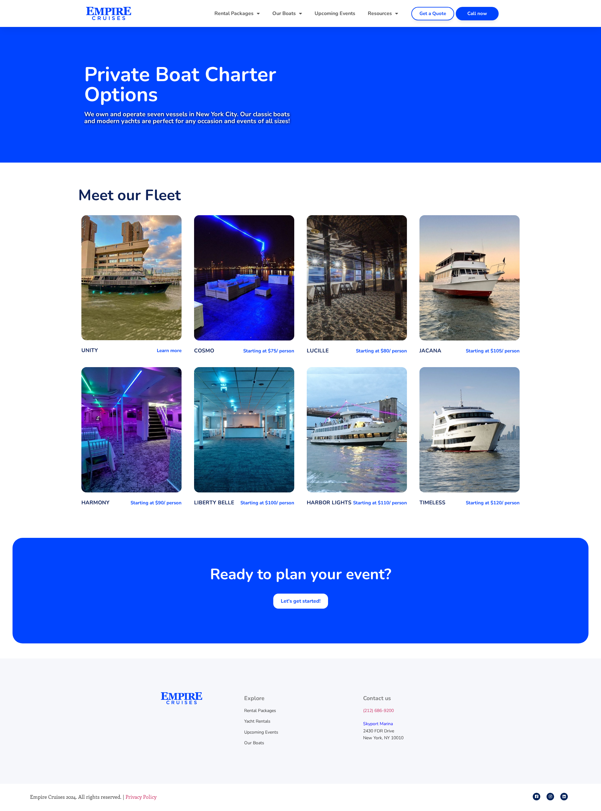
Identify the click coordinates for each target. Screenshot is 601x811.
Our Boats (284, 13)
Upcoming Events (335, 13)
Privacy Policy (141, 796)
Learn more (169, 350)
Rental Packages (234, 13)
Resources (380, 13)
